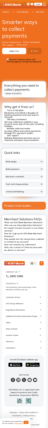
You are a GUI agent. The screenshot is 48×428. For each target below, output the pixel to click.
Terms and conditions (28, 412)
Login (38, 4)
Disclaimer (16, 416)
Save (36, 51)
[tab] (13, 93)
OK (26, 422)
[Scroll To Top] (41, 263)
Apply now (14, 51)
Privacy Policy (29, 416)
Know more (22, 45)
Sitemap (13, 412)
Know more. (19, 423)
